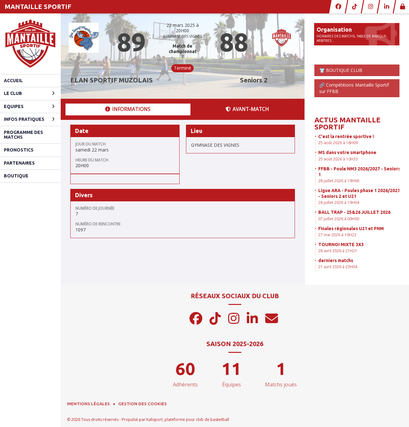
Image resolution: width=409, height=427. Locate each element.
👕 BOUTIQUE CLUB (340, 70)
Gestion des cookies (142, 403)
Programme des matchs (23, 135)
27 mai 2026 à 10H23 (337, 234)
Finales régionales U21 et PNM (351, 228)
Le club (13, 93)
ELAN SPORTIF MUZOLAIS (111, 80)
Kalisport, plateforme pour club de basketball (187, 419)
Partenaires (19, 163)
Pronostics (19, 149)
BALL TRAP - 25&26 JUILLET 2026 (354, 212)
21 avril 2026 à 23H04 (337, 266)
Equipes (14, 106)
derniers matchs (335, 260)
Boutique (16, 175)
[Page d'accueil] (30, 43)
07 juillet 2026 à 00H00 (338, 218)
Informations (131, 109)
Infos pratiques (24, 119)
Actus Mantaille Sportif (347, 123)
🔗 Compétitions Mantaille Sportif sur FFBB (354, 88)
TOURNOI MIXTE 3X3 (341, 244)
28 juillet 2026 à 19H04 (338, 202)
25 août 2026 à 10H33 (338, 159)
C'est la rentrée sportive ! (346, 136)
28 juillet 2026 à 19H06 (338, 180)
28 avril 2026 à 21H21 (337, 250)
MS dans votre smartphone (347, 152)
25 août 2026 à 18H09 (338, 142)
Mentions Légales (88, 403)
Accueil (13, 80)
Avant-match (251, 109)
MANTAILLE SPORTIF (38, 6)
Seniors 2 (253, 80)
